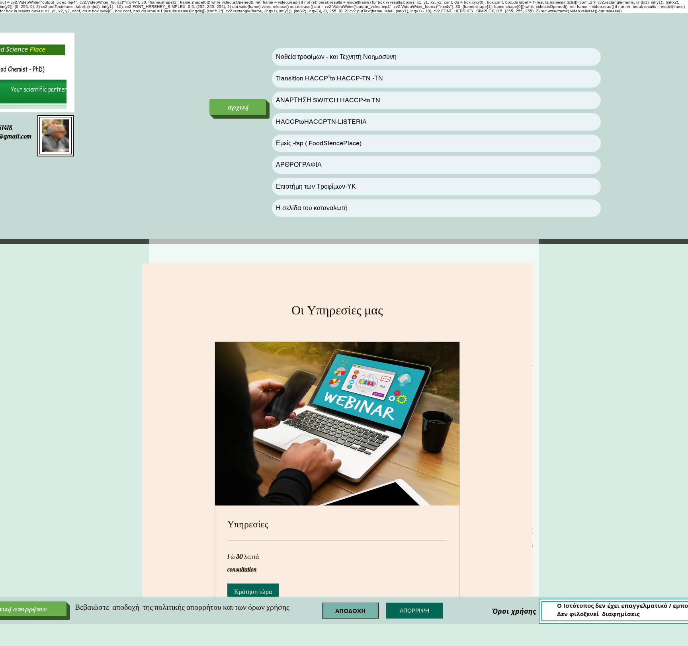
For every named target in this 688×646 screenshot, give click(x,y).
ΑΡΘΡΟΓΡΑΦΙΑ (299, 164)
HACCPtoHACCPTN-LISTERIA (321, 121)
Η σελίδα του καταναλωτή (312, 208)
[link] (337, 524)
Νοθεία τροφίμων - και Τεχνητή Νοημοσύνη (336, 57)
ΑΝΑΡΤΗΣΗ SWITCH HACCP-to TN (328, 100)
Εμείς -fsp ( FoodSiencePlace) (319, 143)
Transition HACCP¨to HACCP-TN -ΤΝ (329, 78)
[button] (253, 591)
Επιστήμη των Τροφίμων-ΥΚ (316, 186)
